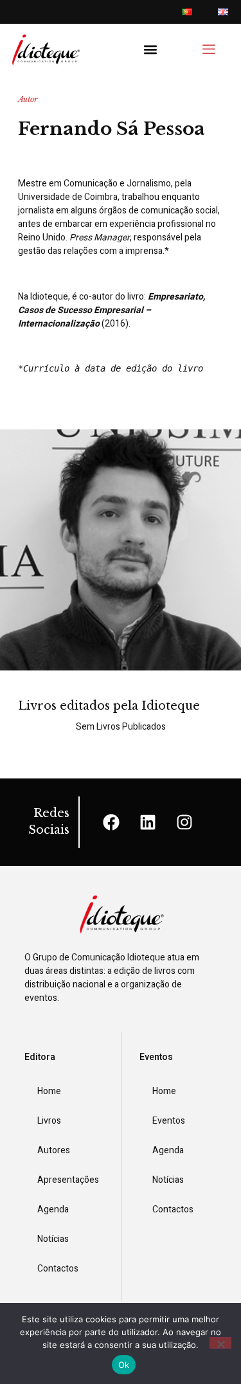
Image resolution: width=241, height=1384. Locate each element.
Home (49, 1091)
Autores (53, 1150)
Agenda (53, 1209)
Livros (49, 1121)
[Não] (220, 1343)
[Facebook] (111, 822)
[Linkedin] (148, 822)
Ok (124, 1365)
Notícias (53, 1239)
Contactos (57, 1268)
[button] (150, 49)
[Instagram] (184, 822)
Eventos (168, 1121)
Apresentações (68, 1180)
